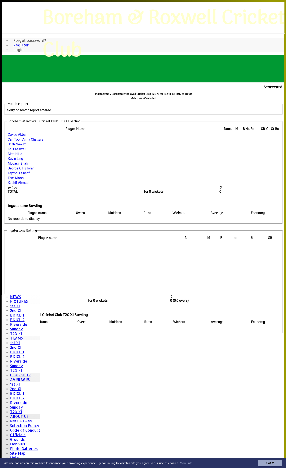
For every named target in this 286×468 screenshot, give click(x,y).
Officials (18, 434)
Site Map (18, 453)
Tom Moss (16, 178)
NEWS (15, 296)
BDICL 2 (17, 319)
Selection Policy (24, 425)
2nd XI (15, 310)
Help (14, 457)
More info (186, 463)
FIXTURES (19, 301)
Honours (17, 444)
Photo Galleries (24, 448)
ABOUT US (19, 416)
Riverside (18, 324)
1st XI (15, 306)
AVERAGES (20, 379)
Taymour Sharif (19, 173)
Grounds (17, 439)
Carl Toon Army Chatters (25, 139)
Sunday (16, 329)
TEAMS (16, 338)
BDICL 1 (17, 315)
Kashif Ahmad (18, 183)
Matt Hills (15, 154)
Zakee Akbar (17, 135)
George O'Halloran (21, 168)
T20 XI (16, 333)
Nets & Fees (21, 421)
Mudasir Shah (18, 163)
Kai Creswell (17, 149)
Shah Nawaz (17, 144)
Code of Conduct (25, 430)
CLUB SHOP (20, 375)
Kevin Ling (15, 159)
